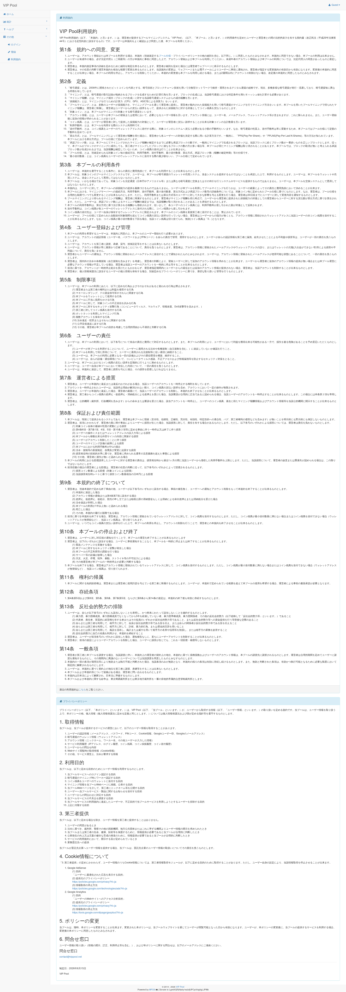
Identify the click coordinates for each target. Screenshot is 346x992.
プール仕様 (165, 55)
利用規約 (15, 59)
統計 (8, 21)
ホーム (10, 14)
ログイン (15, 44)
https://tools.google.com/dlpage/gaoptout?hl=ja (97, 912)
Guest (335, 4)
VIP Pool (10, 5)
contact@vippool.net (70, 956)
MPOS (152, 989)
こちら (82, 689)
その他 (10, 36)
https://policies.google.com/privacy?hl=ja (94, 881)
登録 (13, 51)
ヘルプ (10, 29)
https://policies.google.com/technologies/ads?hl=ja (99, 888)
